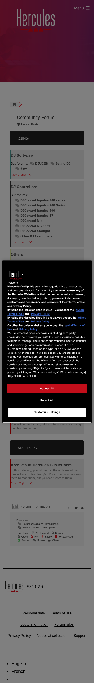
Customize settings (47, 412)
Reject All (47, 400)
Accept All (47, 388)
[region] (46, 341)
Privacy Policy (40, 313)
